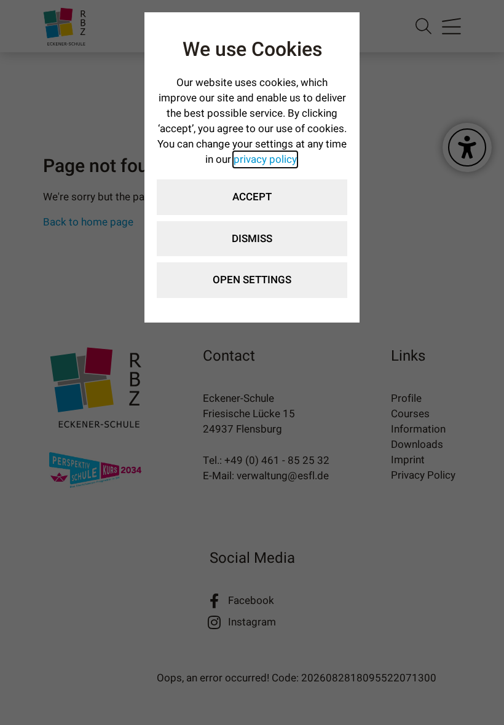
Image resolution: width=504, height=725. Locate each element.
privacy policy (265, 159)
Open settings (252, 280)
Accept (252, 197)
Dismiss (252, 238)
